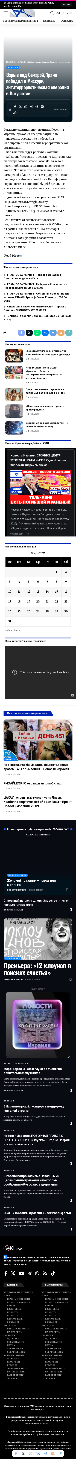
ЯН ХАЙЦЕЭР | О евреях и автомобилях (32, 783)
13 (37, 591)
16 (66, 591)
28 (47, 611)
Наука (7, 1063)
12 (28, 591)
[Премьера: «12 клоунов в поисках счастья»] (38, 939)
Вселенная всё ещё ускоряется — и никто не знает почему (47, 424)
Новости (12, 67)
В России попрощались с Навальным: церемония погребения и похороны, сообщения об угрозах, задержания (31, 1180)
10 (9, 591)
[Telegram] (30, 1273)
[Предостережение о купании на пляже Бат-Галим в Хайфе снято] (14, 394)
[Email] (42, 106)
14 (47, 591)
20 (38, 601)
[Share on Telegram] (36, 106)
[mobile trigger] (7, 13)
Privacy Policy (46, 3)
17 (9, 601)
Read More (12, 255)
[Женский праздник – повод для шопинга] (38, 867)
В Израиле (33, 359)
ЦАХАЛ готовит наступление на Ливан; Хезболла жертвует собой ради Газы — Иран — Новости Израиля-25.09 (38, 801)
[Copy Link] (14, 113)
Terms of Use (15, 6)
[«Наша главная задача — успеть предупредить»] (14, 411)
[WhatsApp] (37, 1273)
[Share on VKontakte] (31, 106)
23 (66, 601)
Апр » (17, 630)
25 (19, 611)
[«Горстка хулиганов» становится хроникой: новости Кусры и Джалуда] (14, 355)
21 (47, 601)
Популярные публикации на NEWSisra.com (38, 829)
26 (28, 611)
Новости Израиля (17, 890)
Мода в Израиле (17, 875)
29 (56, 611)
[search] (52, 13)
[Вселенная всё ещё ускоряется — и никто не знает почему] (14, 428)
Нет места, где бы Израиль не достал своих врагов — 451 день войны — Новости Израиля (36, 767)
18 (19, 601)
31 (9, 621)
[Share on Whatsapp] (25, 106)
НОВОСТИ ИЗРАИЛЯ (38, 834)
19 (28, 601)
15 (56, 591)
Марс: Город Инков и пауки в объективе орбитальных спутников (33, 1071)
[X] (13, 1273)
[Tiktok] (53, 1273)
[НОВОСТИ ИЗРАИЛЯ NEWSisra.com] (22, 13)
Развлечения (12, 958)
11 (19, 591)
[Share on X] (20, 106)
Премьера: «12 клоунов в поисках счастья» (37, 968)
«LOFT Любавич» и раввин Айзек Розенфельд (37, 1213)
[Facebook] (6, 1273)
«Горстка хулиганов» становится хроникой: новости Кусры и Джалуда (48, 352)
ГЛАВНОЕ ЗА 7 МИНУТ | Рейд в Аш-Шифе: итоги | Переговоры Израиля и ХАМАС (36, 286)
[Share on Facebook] (14, 106)
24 (9, 611)
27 (37, 611)
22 (56, 601)
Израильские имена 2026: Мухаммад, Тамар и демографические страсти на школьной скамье (44, 373)
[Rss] (45, 1273)
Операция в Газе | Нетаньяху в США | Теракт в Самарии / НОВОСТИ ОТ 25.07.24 (35, 308)
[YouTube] (21, 1273)
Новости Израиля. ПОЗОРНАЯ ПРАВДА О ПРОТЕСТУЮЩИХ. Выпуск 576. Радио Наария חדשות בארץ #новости (36, 1140)
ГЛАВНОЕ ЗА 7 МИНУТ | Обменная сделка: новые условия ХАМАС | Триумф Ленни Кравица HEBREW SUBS (36, 297)
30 (66, 611)
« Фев (8, 630)
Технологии (20, 1063)
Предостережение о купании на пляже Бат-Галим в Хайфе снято (45, 391)
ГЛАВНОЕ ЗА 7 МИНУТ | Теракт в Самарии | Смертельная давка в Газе (32, 276)
